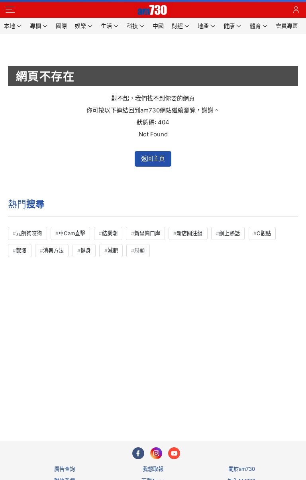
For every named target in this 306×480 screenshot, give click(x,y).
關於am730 (241, 469)
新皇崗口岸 (147, 233)
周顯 (139, 250)
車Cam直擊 (72, 233)
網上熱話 (229, 233)
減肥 (113, 250)
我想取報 (153, 469)
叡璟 (21, 250)
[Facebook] (138, 453)
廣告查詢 (64, 469)
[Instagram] (156, 453)
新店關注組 (189, 233)
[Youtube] (174, 453)
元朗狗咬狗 (29, 233)
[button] (10, 10)
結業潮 (110, 233)
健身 (85, 250)
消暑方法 (53, 250)
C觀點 (264, 233)
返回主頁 (153, 158)
